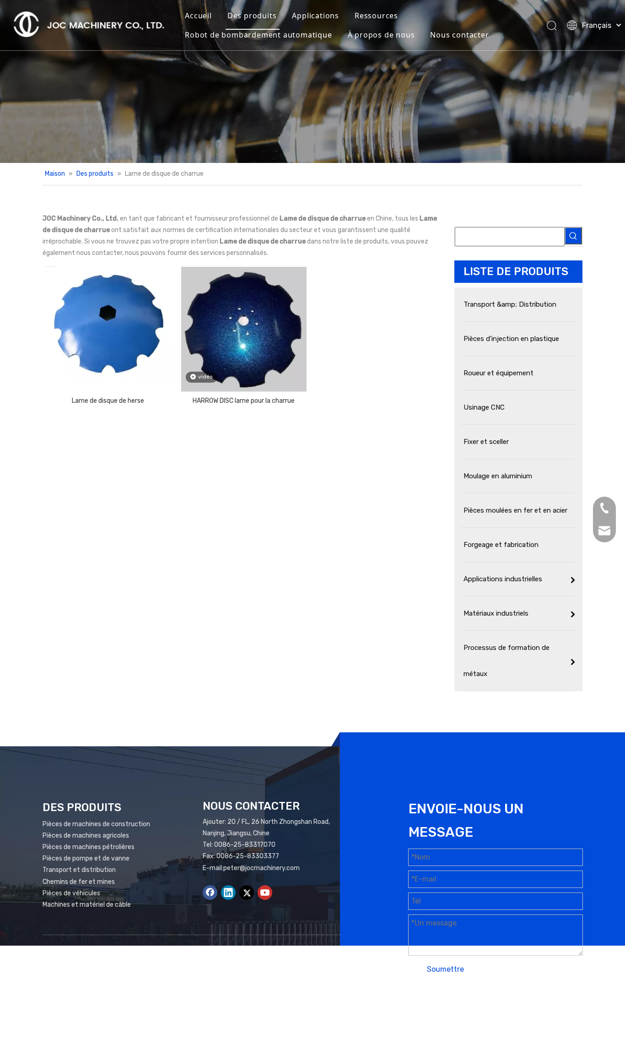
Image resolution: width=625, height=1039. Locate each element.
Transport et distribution (79, 870)
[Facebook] (210, 892)
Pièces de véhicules (71, 893)
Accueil (198, 16)
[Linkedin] (228, 892)
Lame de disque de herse (108, 401)
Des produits (252, 16)
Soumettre (445, 969)
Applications (315, 16)
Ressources (376, 16)
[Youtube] (265, 892)
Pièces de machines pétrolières (89, 847)
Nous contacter (459, 35)
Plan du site (454, 1006)
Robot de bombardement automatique (258, 35)
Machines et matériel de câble (87, 905)
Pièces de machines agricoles (86, 835)
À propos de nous (381, 35)
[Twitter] (246, 892)
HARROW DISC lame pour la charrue (244, 401)
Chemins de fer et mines (79, 882)
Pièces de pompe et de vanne (86, 858)
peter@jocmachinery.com (261, 868)
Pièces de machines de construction (96, 824)
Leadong (533, 1006)
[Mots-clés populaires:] (573, 235)
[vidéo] (244, 329)
